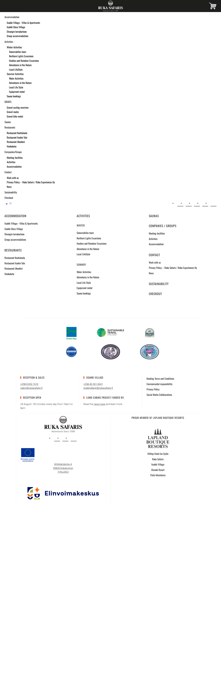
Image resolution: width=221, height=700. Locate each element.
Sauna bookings (14, 96)
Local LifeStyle (16, 69)
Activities (9, 42)
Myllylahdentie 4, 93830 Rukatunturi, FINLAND (63, 468)
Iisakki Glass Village (16, 27)
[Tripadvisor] (213, 203)
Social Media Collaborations (159, 395)
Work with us (13, 178)
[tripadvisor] (74, 438)
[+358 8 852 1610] (189, 203)
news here (99, 404)
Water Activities (16, 78)
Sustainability (11, 192)
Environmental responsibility (159, 384)
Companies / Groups (162, 225)
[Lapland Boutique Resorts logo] (158, 437)
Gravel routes (13, 112)
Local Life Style (16, 87)
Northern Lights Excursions (21, 56)
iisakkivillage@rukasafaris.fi (98, 387)
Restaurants (10, 127)
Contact (8, 172)
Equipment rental (17, 92)
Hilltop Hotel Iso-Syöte (157, 454)
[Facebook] (205, 203)
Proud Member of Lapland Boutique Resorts (158, 418)
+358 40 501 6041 (93, 384)
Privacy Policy (153, 389)
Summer (81, 264)
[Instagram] (197, 203)
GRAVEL (8, 102)
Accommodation (12, 17)
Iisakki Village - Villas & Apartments (23, 23)
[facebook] (65, 438)
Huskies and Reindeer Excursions (24, 61)
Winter (81, 225)
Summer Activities (15, 74)
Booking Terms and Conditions (160, 378)
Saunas (8, 122)
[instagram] (57, 438)
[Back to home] (110, 6)
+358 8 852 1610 (29, 384)
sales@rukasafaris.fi (31, 387)
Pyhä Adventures (158, 475)
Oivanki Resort (157, 470)
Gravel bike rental (15, 116)
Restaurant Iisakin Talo (17, 137)
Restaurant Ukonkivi (16, 142)
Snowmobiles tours (17, 52)
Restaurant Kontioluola (17, 133)
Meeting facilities (15, 157)
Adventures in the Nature (20, 65)
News (9, 187)
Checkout (9, 198)
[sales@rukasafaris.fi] (180, 203)
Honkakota (11, 146)
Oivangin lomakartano (17, 31)
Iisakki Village (157, 464)
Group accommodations (17, 36)
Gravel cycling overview (18, 107)
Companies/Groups (13, 152)
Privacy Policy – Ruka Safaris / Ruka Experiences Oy (31, 182)
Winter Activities (14, 47)
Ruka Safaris (158, 459)
